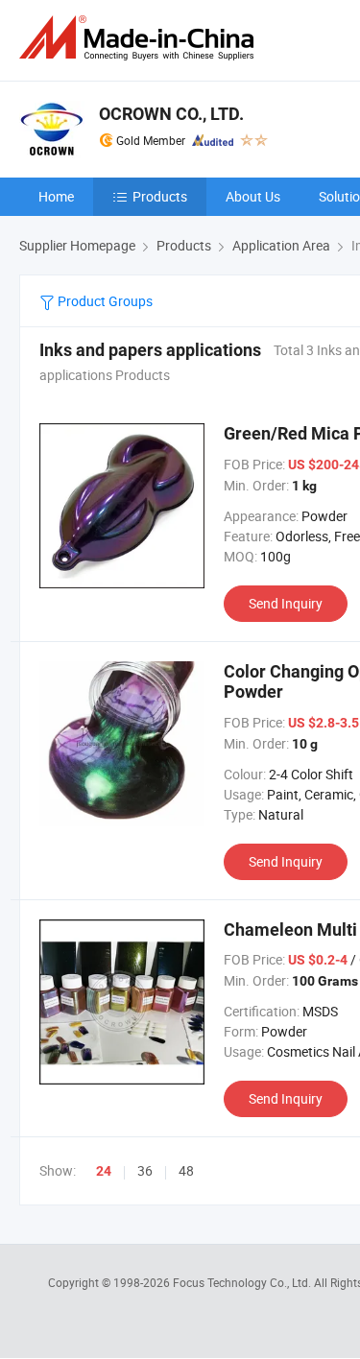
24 (103, 1171)
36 (145, 1170)
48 (186, 1170)
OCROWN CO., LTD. (171, 114)
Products (159, 196)
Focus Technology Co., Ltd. (243, 1282)
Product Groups (104, 301)
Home (56, 196)
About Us (253, 196)
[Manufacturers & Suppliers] (140, 37)
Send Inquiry (286, 603)
